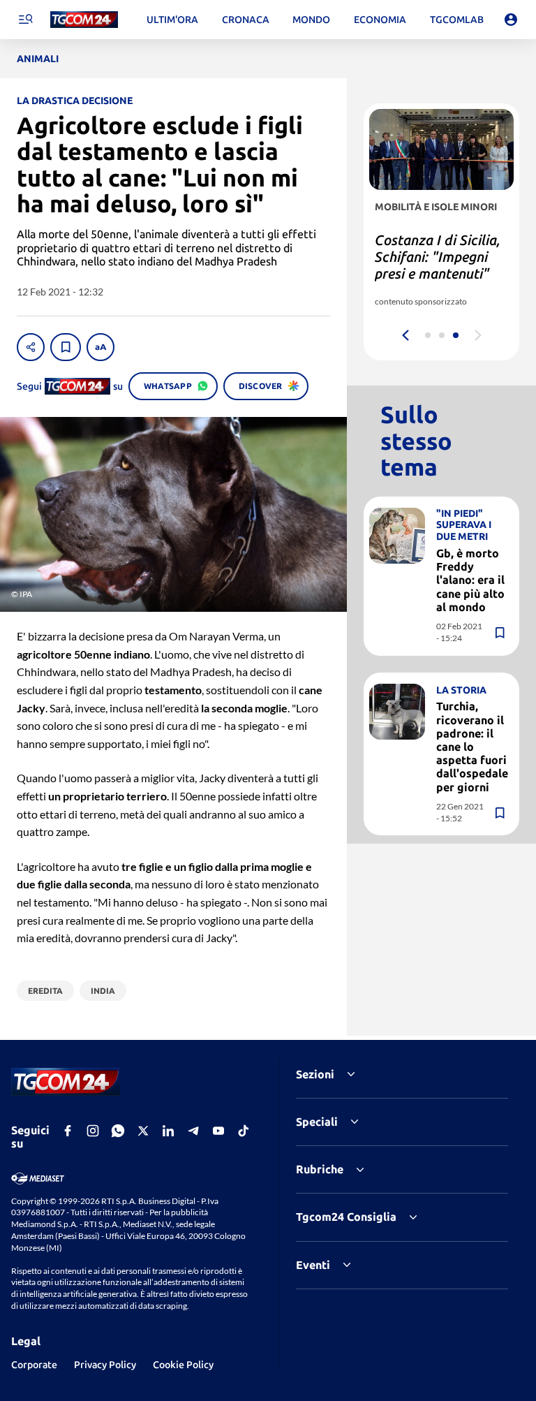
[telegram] (193, 1131)
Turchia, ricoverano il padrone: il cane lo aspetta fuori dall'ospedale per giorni (472, 746)
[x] (143, 1131)
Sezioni (315, 1074)
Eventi (313, 1265)
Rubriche (319, 1169)
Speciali (317, 1121)
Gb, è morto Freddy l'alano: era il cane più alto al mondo (470, 580)
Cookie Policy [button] (183, 1364)
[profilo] (511, 19)
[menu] (25, 19)
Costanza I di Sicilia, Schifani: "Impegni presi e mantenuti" (437, 256)
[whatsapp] (118, 1131)
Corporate (34, 1364)
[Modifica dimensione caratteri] (100, 347)
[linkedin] (168, 1131)
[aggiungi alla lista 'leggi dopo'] (65, 347)
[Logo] (84, 20)
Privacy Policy (105, 1364)
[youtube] (218, 1131)
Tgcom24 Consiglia (346, 1216)
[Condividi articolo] (31, 347)
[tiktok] (244, 1131)
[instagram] (93, 1131)
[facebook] (68, 1131)
